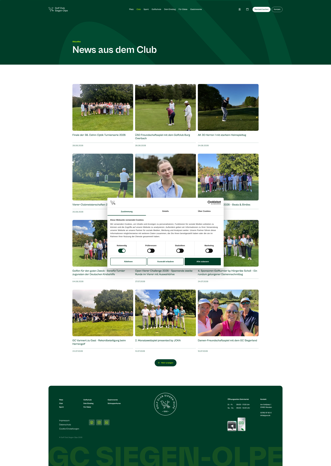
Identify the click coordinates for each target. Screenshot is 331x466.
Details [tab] (165, 211)
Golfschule (156, 9)
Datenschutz (65, 424)
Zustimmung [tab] (127, 212)
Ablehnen (128, 261)
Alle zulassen (203, 261)
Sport (146, 9)
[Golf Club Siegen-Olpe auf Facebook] (92, 422)
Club (139, 9)
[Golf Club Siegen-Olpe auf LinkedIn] (107, 422)
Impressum (64, 420)
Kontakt (277, 9)
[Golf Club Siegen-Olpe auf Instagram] (99, 422)
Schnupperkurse (114, 403)
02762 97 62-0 (266, 413)
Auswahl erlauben (165, 261)
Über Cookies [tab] (204, 211)
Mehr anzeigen (167, 363)
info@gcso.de (265, 415)
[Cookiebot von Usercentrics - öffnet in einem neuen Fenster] (209, 203)
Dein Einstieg (170, 9)
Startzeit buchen (261, 9)
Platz (131, 9)
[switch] (151, 251)
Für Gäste (183, 9)
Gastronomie (196, 9)
